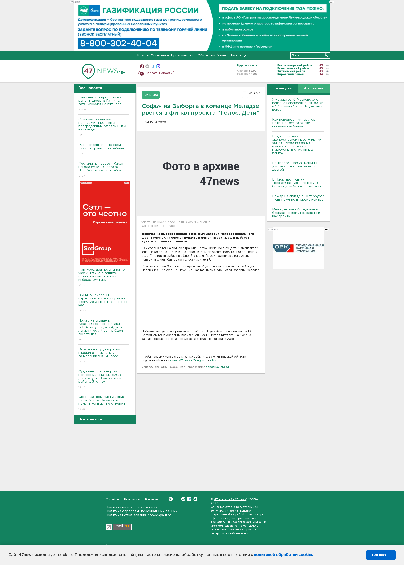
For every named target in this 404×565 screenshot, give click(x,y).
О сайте (112, 499)
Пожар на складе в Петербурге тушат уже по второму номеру (298, 198)
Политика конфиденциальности (132, 507)
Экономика (160, 55)
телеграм (153, 66)
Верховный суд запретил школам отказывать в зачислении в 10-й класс (99, 355)
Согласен (381, 555)
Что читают (314, 88)
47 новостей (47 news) (230, 499)
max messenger (158, 66)
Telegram (189, 499)
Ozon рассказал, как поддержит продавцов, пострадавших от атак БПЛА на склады (102, 127)
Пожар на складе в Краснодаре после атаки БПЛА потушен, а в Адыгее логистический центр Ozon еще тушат (100, 330)
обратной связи (217, 367)
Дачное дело (240, 55)
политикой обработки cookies (283, 555)
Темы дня (283, 88)
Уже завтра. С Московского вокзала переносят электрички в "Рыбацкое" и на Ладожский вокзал (297, 104)
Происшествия (183, 55)
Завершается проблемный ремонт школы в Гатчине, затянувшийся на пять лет (99, 103)
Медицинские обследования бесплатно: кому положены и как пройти (296, 213)
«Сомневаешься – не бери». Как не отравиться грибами (101, 149)
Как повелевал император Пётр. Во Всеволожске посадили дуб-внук (293, 123)
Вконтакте (183, 499)
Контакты (132, 499)
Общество (206, 55)
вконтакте (147, 66)
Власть (143, 55)
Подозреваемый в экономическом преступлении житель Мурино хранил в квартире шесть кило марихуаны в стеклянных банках (296, 144)
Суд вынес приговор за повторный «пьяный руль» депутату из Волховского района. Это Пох (99, 379)
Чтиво (222, 55)
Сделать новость (158, 73)
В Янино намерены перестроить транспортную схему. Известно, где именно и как (103, 303)
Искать (326, 55)
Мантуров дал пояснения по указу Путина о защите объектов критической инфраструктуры (101, 277)
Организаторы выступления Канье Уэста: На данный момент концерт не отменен (101, 403)
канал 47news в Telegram (188, 360)
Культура (151, 95)
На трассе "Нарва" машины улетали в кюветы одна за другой (294, 166)
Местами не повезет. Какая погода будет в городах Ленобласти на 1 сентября (100, 169)
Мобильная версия (142, 66)
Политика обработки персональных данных (142, 511)
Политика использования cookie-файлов (139, 515)
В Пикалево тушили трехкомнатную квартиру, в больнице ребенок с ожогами (296, 183)
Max (195, 499)
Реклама (152, 499)
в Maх (214, 360)
